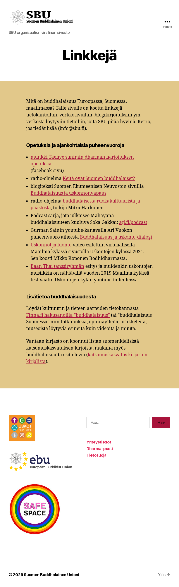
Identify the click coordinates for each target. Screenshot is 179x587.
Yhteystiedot (98, 442)
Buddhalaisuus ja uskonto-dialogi (116, 237)
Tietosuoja (96, 455)
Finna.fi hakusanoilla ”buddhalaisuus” (68, 315)
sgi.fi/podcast (133, 222)
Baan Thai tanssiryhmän (57, 266)
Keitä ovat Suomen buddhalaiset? (99, 179)
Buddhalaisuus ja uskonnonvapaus (68, 193)
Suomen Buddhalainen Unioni (51, 574)
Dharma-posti (99, 448)
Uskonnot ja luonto (51, 245)
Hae (161, 422)
